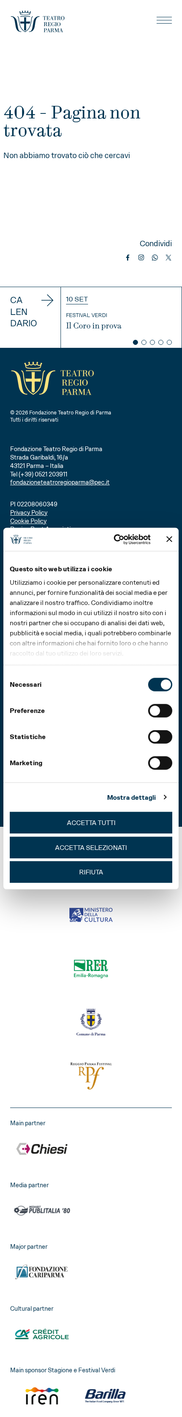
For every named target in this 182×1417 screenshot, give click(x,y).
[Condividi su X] (168, 257)
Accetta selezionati (91, 847)
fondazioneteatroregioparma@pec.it (60, 482)
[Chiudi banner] (169, 539)
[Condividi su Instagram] (141, 257)
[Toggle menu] (164, 20)
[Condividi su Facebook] (127, 257)
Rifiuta (91, 872)
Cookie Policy (28, 521)
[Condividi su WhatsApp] (155, 257)
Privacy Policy (28, 512)
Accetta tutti (91, 823)
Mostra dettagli (131, 797)
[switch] (160, 711)
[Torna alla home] (37, 21)
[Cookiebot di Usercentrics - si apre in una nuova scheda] (114, 539)
